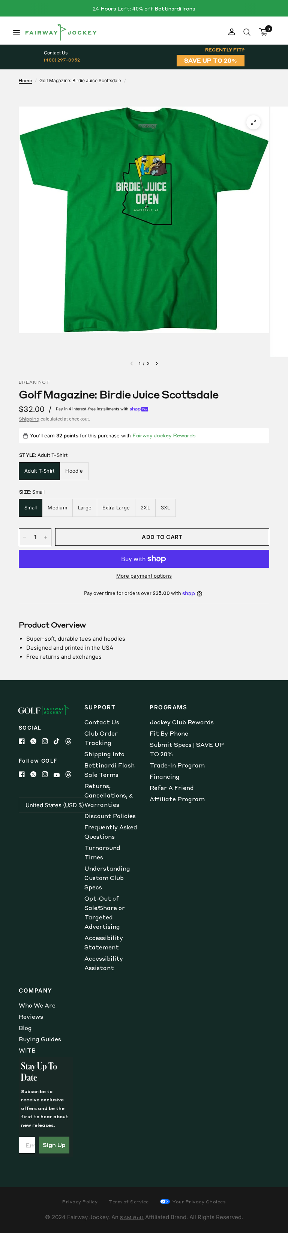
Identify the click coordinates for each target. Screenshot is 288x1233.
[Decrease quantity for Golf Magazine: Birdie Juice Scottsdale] (24, 537)
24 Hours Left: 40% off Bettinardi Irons (144, 8)
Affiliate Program (177, 799)
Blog (25, 1028)
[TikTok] (59, 741)
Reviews (31, 1016)
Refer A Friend (172, 787)
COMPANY (35, 990)
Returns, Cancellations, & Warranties (108, 795)
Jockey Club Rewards (182, 722)
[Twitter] (36, 741)
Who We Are (37, 1005)
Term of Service (129, 1201)
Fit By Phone (169, 733)
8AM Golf (132, 1217)
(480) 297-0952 (62, 60)
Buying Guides (40, 1039)
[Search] (247, 32)
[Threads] (71, 741)
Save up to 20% (210, 60)
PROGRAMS (168, 707)
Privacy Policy (80, 1201)
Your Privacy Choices (198, 1201)
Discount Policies (110, 816)
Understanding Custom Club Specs (107, 878)
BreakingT (34, 382)
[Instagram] (48, 741)
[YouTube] (59, 775)
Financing (165, 776)
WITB (27, 1050)
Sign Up (54, 1145)
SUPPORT (100, 707)
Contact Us (101, 722)
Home (25, 80)
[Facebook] (24, 741)
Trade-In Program (177, 765)
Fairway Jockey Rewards (164, 435)
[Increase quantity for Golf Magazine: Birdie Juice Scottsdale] (45, 537)
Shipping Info (104, 754)
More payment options (144, 576)
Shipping (29, 419)
